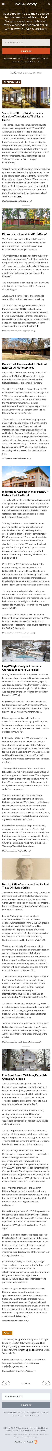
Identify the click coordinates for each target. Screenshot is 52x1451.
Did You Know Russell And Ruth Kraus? (24, 234)
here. (19, 196)
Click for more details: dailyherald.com (15, 458)
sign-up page (27, 1349)
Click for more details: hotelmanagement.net (17, 633)
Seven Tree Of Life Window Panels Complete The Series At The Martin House (22, 116)
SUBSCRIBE (26, 51)
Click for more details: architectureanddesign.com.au (20, 1042)
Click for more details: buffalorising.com (16, 201)
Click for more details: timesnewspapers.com (17, 331)
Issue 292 (26, 73)
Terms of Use (35, 1428)
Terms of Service (28, 1437)
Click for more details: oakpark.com (14, 1321)
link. (37, 326)
